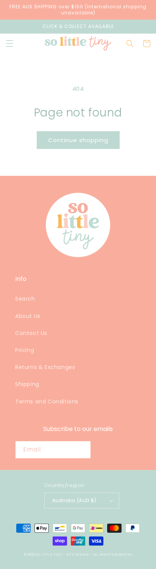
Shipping (27, 384)
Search (25, 298)
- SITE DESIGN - (78, 554)
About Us (28, 316)
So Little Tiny (49, 554)
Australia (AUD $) (74, 500)
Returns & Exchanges (45, 367)
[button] (9, 43)
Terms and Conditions (46, 401)
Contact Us (31, 333)
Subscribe (117, 449)
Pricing (24, 350)
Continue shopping (78, 140)
